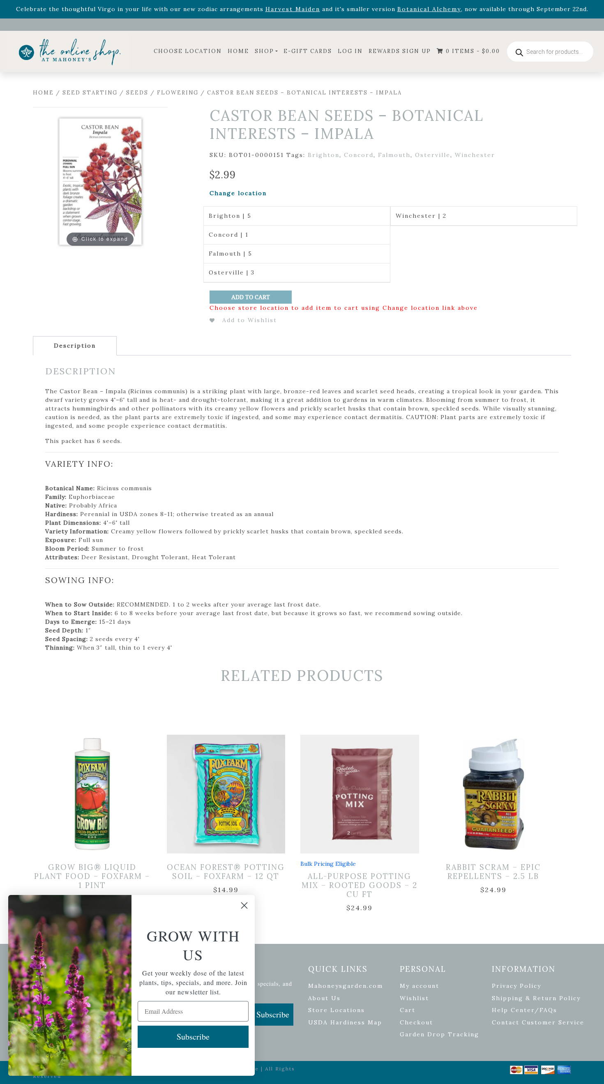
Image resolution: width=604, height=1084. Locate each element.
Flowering (177, 92)
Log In (350, 51)
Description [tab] (75, 345)
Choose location (188, 51)
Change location (238, 193)
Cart (407, 1010)
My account (419, 985)
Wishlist (414, 998)
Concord (358, 155)
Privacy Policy (516, 985)
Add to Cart (250, 297)
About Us (324, 998)
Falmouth (394, 155)
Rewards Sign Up (400, 51)
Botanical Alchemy (429, 9)
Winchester (475, 155)
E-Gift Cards (308, 51)
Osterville (432, 155)
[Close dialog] (244, 905)
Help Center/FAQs (524, 1010)
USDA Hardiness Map (345, 1022)
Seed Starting (90, 92)
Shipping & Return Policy (536, 998)
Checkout (416, 1022)
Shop (264, 51)
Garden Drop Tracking (439, 1034)
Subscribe (272, 1014)
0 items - (472, 51)
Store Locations (336, 1010)
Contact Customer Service (538, 1022)
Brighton (323, 155)
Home (238, 51)
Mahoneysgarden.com (345, 985)
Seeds (137, 92)
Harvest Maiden (292, 9)
